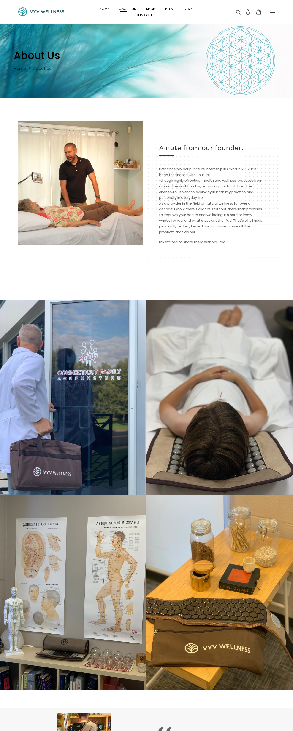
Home (20, 68)
